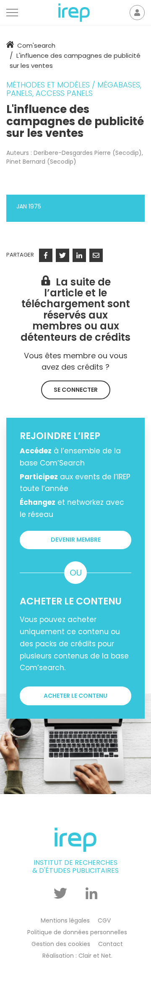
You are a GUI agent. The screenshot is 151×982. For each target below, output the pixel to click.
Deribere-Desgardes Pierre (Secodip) (88, 153)
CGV (104, 920)
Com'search (36, 45)
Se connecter (76, 390)
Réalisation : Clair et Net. (77, 955)
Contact (110, 944)
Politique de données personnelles (77, 932)
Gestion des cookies (60, 944)
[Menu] (12, 12)
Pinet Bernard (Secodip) (41, 161)
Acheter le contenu (75, 696)
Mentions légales (65, 920)
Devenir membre (76, 539)
